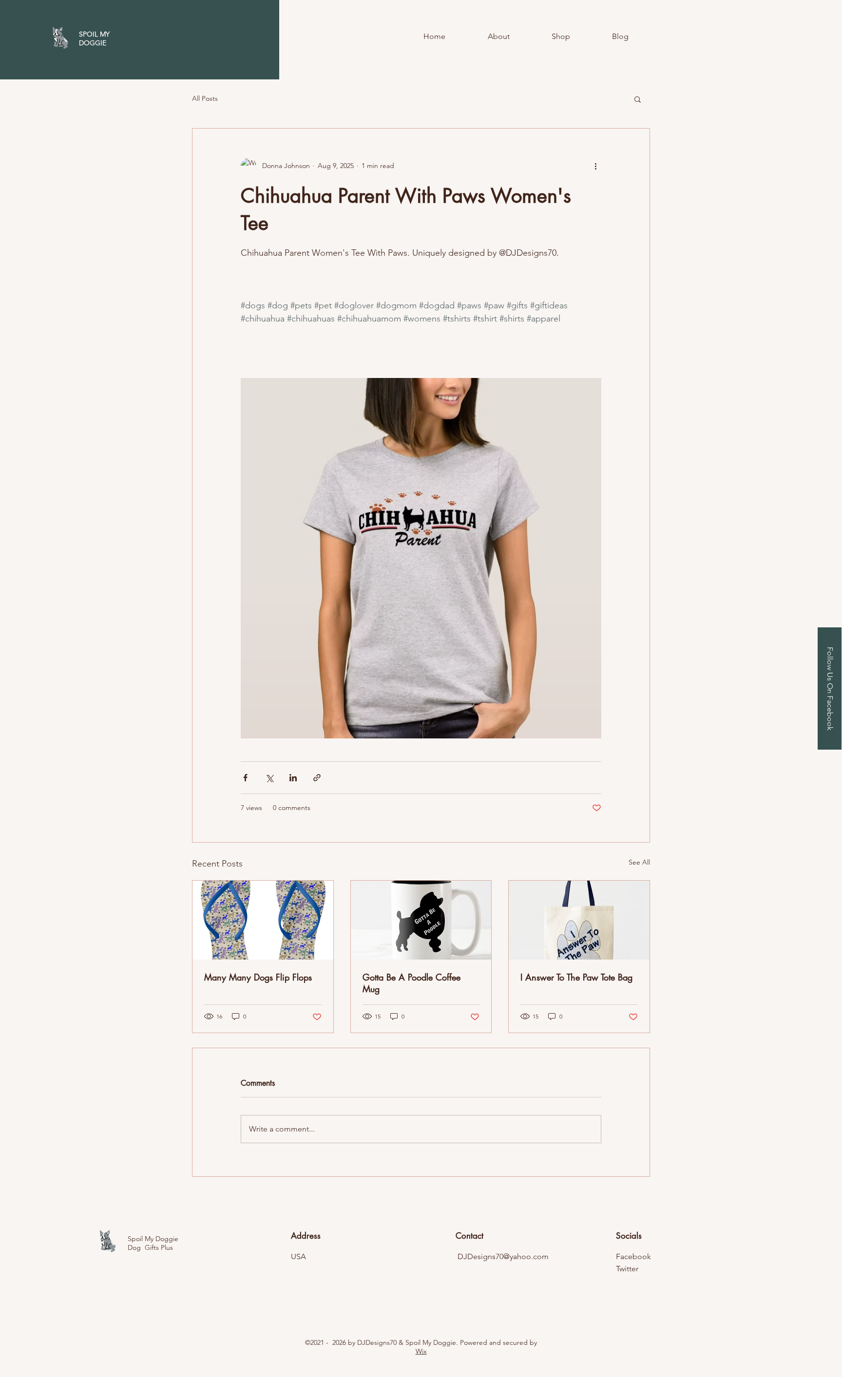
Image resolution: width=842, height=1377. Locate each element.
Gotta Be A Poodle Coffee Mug (411, 983)
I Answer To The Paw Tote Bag (576, 977)
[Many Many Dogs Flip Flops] (262, 920)
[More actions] (595, 165)
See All (639, 862)
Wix (421, 1351)
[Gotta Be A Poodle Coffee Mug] (421, 920)
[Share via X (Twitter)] (269, 777)
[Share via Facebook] (245, 777)
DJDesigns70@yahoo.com (503, 1256)
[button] (637, 99)
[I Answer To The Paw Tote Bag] (579, 920)
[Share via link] (317, 777)
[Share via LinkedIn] (293, 777)
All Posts (205, 98)
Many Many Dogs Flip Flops (258, 977)
